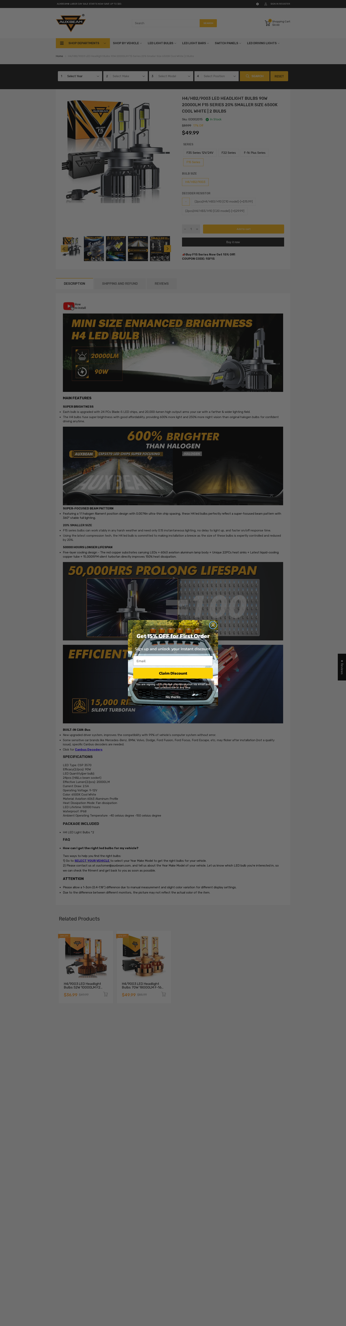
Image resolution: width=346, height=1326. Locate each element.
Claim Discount (173, 673)
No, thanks (173, 696)
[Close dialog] (212, 625)
